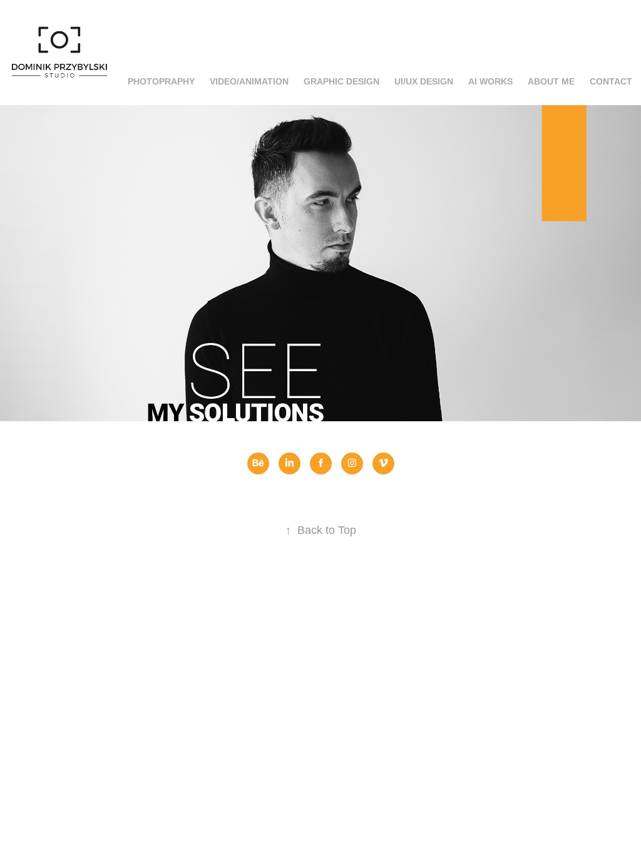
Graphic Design (341, 81)
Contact (611, 81)
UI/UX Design (423, 81)
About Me (551, 81)
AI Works (490, 81)
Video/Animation (249, 81)
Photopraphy (161, 81)
